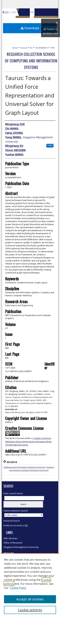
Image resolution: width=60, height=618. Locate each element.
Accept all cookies (30, 599)
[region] (30, 585)
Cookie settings (30, 610)
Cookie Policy (18, 588)
